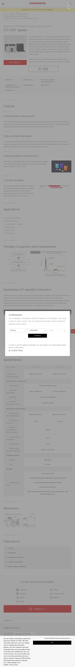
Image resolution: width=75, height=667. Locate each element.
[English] (57, 330)
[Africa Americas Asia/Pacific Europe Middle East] (18, 330)
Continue (37, 335)
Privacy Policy (13, 665)
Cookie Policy (17, 351)
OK (52, 642)
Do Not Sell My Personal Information (57, 638)
